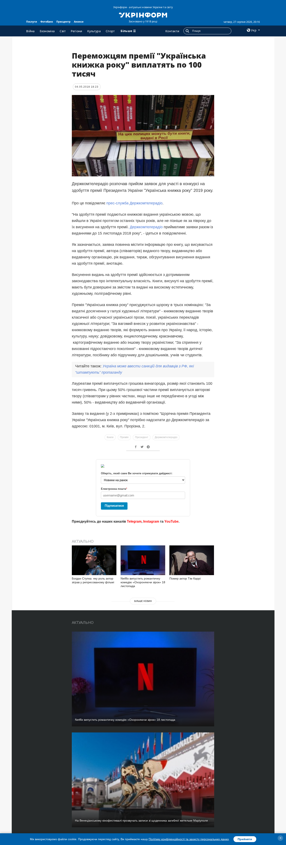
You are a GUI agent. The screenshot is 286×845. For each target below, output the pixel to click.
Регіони (76, 31)
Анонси (79, 21)
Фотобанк (46, 21)
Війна (30, 31)
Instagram (151, 521)
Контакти (172, 31)
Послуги (31, 21)
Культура (94, 31)
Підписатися (114, 505)
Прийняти (245, 839)
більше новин (143, 601)
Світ (63, 31)
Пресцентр (63, 21)
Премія (124, 437)
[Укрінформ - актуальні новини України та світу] (143, 14)
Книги (110, 437)
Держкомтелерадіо (146, 227)
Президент (141, 437)
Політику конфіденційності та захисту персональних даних (189, 839)
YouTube (171, 521)
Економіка (47, 31)
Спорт (110, 31)
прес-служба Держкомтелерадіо (134, 203)
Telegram (134, 521)
